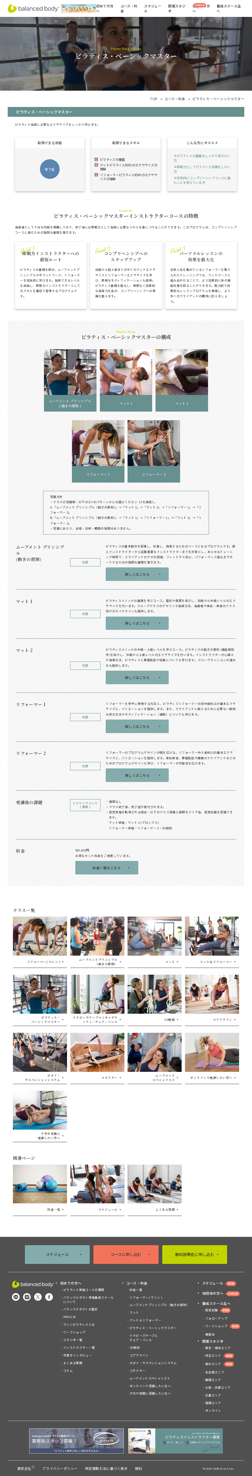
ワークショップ (74, 1332)
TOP (153, 98)
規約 (138, 1468)
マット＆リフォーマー (145, 1320)
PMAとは (69, 1317)
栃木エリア (218, 1364)
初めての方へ (70, 1283)
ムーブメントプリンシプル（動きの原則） (159, 1305)
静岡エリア (213, 1380)
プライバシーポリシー (59, 1468)
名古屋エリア (214, 1372)
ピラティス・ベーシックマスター (153, 1328)
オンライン (213, 1410)
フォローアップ (216, 1318)
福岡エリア (213, 1403)
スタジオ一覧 (72, 1340)
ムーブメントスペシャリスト (150, 1378)
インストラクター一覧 (79, 1347)
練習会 (210, 1334)
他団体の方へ (201, 8)
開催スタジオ (212, 1341)
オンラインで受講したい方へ (150, 1386)
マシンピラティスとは (79, 1324)
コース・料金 (174, 98)
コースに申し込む (126, 1254)
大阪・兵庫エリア (218, 1387)
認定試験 (217, 1310)
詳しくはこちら (137, 574)
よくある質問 (72, 1363)
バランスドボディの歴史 (80, 1309)
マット (134, 1312)
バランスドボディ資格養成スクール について (88, 1299)
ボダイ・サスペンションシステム (153, 1363)
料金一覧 (136, 1290)
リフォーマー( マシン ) (146, 1297)
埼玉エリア (218, 1355)
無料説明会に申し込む (194, 1254)
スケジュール (152, 8)
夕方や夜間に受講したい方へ (150, 1393)
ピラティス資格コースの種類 (83, 1290)
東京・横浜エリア (218, 1348)
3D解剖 (135, 1347)
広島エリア (213, 1395)
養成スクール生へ (216, 1303)
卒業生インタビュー (77, 1355)
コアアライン (139, 1355)
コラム (68, 1370)
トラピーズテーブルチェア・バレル (144, 1337)
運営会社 (24, 1468)
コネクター (137, 1370)
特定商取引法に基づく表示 (106, 1468)
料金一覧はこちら (107, 867)
